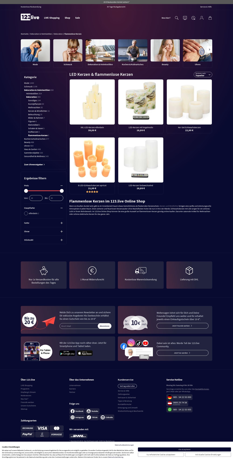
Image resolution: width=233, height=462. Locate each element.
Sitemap (24, 409)
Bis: (46, 198)
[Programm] (185, 17)
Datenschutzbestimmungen (124, 445)
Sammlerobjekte (33, 152)
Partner (72, 392)
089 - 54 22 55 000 (182, 397)
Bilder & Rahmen (36, 117)
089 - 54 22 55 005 (182, 409)
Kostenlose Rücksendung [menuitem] (31, 7)
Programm (25, 389)
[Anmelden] (202, 17)
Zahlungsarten (124, 394)
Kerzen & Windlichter (39, 111)
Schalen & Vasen (36, 128)
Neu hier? (166, 17)
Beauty (29, 142)
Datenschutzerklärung (115, 457)
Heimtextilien (34, 93)
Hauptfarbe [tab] (29, 208)
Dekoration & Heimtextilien (39, 90)
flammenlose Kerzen (38, 135)
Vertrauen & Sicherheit (127, 397)
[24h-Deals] (193, 18)
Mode (29, 83)
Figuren (32, 121)
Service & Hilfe (123, 391)
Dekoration (33, 97)
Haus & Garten (32, 149)
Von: (26, 198)
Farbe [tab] (26, 222)
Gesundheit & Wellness (36, 156)
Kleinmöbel (34, 124)
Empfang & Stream (28, 392)
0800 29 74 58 (180, 402)
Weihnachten (35, 107)
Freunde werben (27, 402)
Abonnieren (104, 326)
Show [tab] (26, 231)
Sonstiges (34, 100)
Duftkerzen (34, 131)
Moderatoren (26, 395)
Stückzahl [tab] (28, 239)
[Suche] (176, 17)
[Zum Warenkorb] (210, 17)
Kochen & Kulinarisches (36, 138)
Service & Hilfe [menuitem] (206, 7)
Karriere (72, 389)
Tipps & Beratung (125, 401)
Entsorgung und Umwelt (128, 407)
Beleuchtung (35, 114)
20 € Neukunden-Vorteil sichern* (116, 2)
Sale (77, 17)
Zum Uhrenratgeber (33, 164)
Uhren (28, 145)
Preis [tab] (26, 185)
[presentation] (23, 49)
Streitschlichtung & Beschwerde (130, 411)
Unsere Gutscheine (28, 405)
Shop (67, 17)
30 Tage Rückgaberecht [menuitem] (116, 7)
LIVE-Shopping (52, 17)
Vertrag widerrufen (127, 386)
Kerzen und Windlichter (169, 206)
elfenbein (34, 213)
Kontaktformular (124, 404)
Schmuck (30, 86)
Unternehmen (75, 385)
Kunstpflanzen (36, 104)
